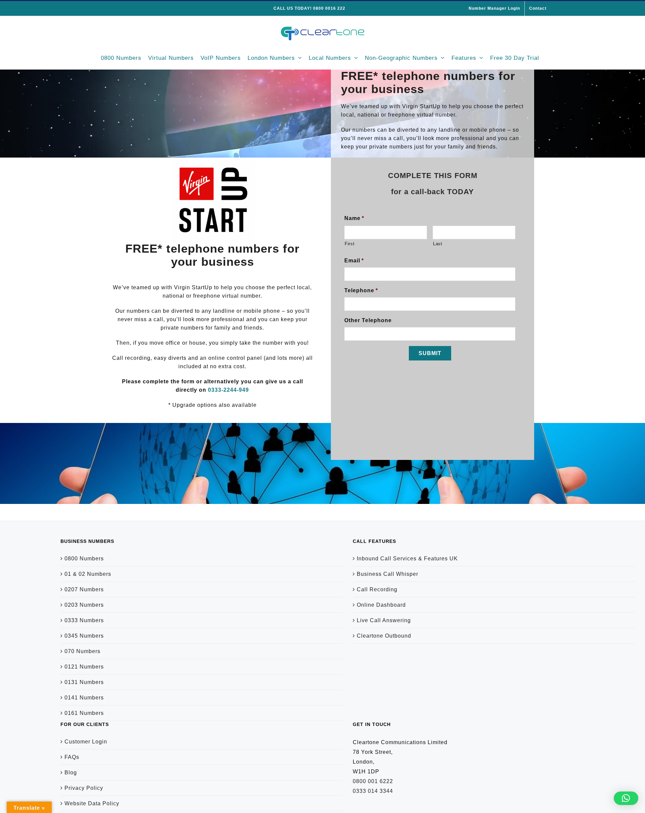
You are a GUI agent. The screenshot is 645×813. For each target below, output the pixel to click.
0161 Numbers (84, 713)
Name (354, 218)
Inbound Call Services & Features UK (407, 558)
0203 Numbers (84, 605)
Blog (70, 772)
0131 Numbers (84, 682)
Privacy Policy (83, 788)
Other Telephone (368, 320)
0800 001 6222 (373, 781)
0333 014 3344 (373, 791)
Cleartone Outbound (384, 636)
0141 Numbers (84, 697)
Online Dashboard (381, 605)
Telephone (361, 290)
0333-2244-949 (228, 390)
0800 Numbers (84, 558)
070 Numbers (82, 651)
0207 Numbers (84, 589)
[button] (626, 798)
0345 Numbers (84, 636)
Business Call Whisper (387, 574)
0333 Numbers (84, 620)
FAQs (71, 757)
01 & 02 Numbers (87, 574)
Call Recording (377, 589)
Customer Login (85, 741)
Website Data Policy (91, 803)
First (349, 243)
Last (437, 243)
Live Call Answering (384, 620)
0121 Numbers (84, 667)
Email (354, 260)
